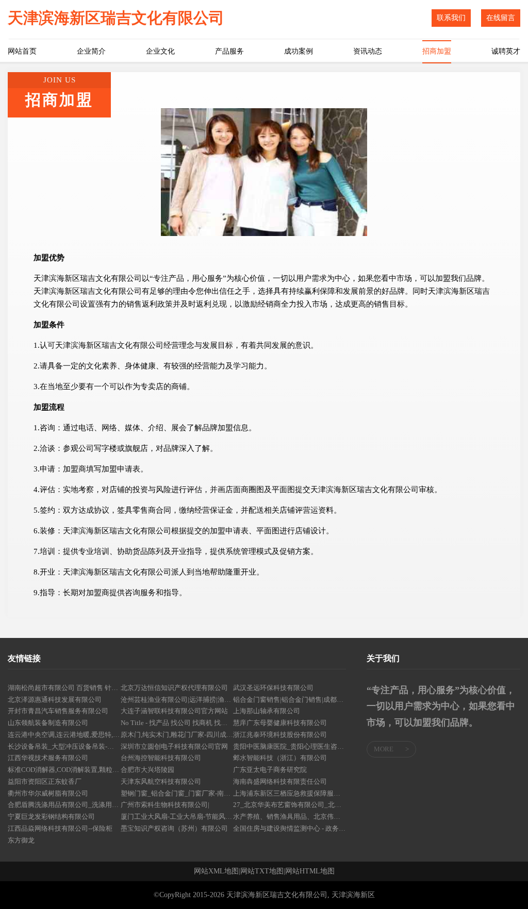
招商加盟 (436, 51)
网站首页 (22, 51)
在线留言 (500, 18)
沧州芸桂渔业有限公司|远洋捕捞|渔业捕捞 (177, 699)
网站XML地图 (216, 871)
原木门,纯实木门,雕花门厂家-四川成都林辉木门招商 (177, 734)
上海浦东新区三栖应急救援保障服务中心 (289, 793)
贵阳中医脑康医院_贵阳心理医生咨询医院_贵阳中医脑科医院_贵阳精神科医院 (289, 746)
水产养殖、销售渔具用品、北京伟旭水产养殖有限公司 (289, 816)
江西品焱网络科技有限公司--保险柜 (60, 828)
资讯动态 (367, 51)
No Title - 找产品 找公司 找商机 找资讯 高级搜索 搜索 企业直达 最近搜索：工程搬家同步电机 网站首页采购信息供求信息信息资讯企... (177, 723)
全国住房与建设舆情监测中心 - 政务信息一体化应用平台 (289, 828)
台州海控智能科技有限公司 (161, 758)
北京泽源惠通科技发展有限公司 (55, 699)
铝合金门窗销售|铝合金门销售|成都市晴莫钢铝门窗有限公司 (289, 699)
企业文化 (160, 51)
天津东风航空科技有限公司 (161, 781)
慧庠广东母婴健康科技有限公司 (280, 723)
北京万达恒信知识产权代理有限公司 (174, 688)
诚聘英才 (505, 51)
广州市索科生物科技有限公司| (165, 805)
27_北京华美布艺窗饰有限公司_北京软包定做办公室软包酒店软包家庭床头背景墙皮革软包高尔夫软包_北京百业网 (289, 805)
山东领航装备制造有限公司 (48, 723)
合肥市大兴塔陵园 (147, 769)
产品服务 (229, 51)
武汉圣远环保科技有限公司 (273, 688)
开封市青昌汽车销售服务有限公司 (58, 711)
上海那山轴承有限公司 (266, 711)
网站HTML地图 (310, 871)
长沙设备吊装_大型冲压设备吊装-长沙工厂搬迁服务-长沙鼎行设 (64, 746)
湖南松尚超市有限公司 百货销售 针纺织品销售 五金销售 (64, 688)
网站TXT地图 (262, 871)
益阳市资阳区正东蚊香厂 (44, 781)
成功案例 (298, 51)
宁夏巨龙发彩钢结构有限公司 (51, 816)
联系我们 (451, 18)
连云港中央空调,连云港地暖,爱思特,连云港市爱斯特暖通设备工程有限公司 (64, 734)
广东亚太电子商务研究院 (270, 769)
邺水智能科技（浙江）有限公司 (280, 758)
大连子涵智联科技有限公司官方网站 (174, 711)
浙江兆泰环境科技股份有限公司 (280, 734)
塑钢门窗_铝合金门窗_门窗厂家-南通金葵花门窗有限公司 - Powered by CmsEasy (177, 793)
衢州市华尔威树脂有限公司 (48, 793)
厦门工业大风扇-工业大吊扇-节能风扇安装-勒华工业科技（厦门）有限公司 (177, 816)
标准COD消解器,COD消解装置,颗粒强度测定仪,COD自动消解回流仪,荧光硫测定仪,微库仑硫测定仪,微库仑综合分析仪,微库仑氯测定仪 (64, 769)
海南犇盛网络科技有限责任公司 (280, 781)
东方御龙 (21, 840)
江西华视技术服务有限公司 (48, 758)
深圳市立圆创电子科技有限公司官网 (174, 746)
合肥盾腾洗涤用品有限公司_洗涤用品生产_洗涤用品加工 (64, 805)
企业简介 (91, 51)
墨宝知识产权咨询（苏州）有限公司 (174, 828)
